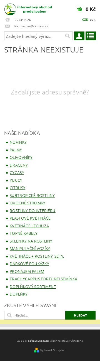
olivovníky (21, 157)
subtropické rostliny (32, 195)
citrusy (17, 187)
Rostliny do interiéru (33, 210)
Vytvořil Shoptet (53, 350)
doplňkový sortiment (33, 286)
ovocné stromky (27, 202)
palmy (16, 149)
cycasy (17, 172)
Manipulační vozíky (30, 248)
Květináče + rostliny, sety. (37, 256)
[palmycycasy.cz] (25, 7)
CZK (85, 19)
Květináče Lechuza (29, 225)
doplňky (19, 294)
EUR (93, 19)
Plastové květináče (30, 218)
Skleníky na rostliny (31, 241)
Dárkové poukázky (29, 263)
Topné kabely (24, 233)
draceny (19, 165)
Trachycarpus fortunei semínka (43, 278)
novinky (18, 142)
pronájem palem (27, 271)
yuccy (16, 180)
